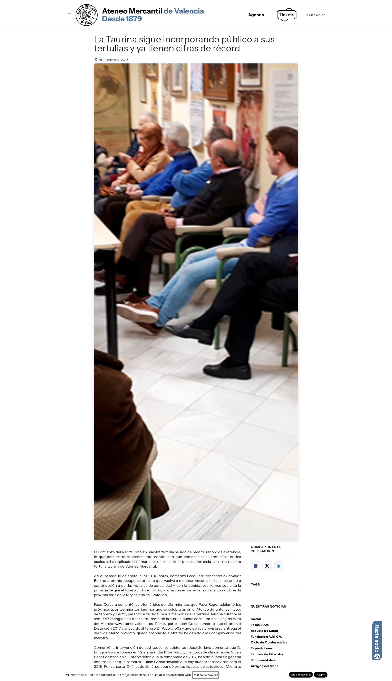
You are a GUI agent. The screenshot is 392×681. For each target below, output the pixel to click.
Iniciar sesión (315, 15)
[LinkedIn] (278, 566)
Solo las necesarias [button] (301, 674)
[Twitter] (267, 566)
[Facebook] (256, 566)
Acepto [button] (321, 674)
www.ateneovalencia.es (133, 623)
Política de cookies (205, 675)
